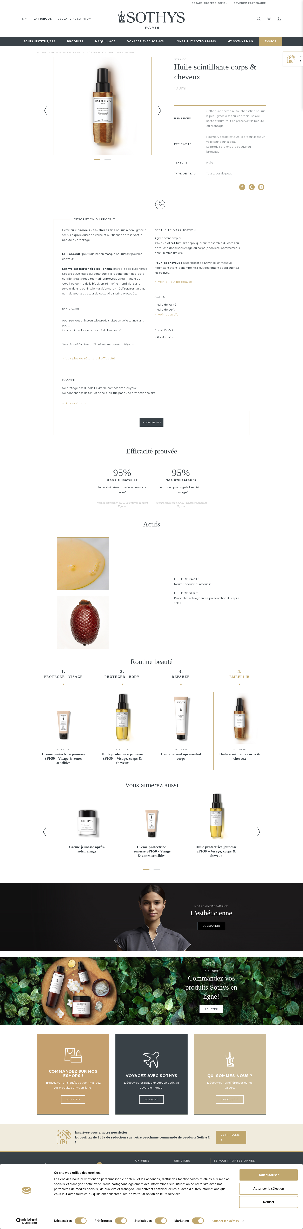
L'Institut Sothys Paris (195, 41)
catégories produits (61, 52)
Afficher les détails (225, 1221)
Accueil (41, 52)
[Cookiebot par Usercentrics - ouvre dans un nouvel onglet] (27, 1221)
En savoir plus (75, 403)
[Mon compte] (279, 18)
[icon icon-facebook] (242, 187)
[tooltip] (259, 18)
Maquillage (105, 41)
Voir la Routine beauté (174, 281)
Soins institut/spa (39, 41)
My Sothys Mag (240, 41)
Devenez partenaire (250, 3)
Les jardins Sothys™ (74, 18)
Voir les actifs (167, 314)
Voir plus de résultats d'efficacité (90, 358)
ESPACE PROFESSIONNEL (234, 1160)
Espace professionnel (210, 3)
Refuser (268, 1202)
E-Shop (271, 41)
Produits (75, 41)
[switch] (121, 1220)
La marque (43, 18)
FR (22, 18)
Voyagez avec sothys (145, 41)
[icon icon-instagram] (261, 187)
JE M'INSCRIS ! (230, 1137)
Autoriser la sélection (268, 1188)
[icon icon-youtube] (252, 187)
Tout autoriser (268, 1175)
